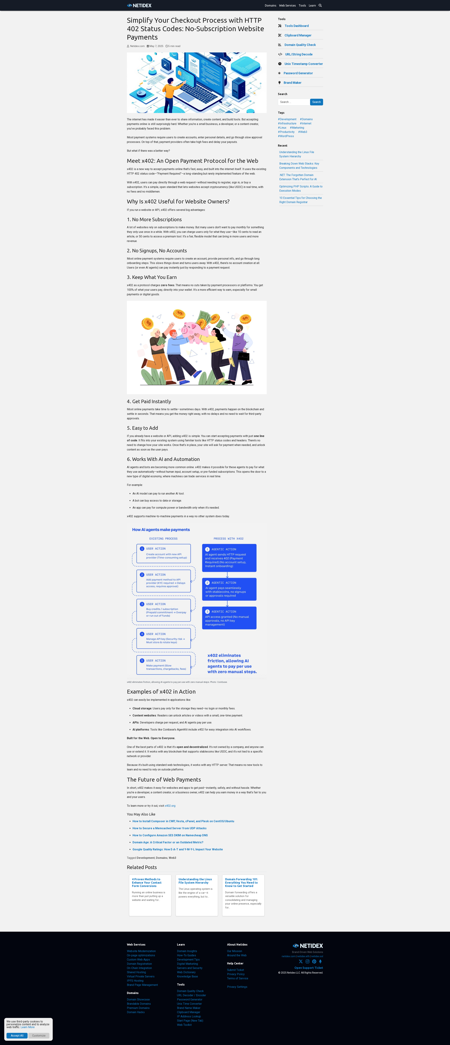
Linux (283, 127)
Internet (306, 123)
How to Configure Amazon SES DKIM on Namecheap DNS (170, 835)
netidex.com (288, 956)
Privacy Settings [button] (237, 987)
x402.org (170, 805)
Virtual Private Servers (141, 976)
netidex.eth (303, 956)
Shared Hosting (136, 972)
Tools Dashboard (297, 26)
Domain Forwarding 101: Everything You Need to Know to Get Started (241, 882)
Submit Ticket (235, 970)
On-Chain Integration (139, 968)
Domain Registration (139, 963)
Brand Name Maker (188, 1008)
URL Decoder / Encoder (191, 995)
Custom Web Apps (138, 959)
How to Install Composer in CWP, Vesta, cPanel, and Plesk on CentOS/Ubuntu (183, 821)
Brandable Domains (139, 1003)
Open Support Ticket (308, 967)
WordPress (287, 136)
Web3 (172, 858)
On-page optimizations (141, 955)
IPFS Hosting (135, 980)
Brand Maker (292, 82)
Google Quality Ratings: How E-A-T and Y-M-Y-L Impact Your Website (178, 849)
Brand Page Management (142, 985)
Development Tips (188, 959)
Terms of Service (237, 978)
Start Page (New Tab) (190, 1020)
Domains (270, 5)
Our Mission (234, 951)
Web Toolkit (184, 1025)
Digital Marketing (187, 963)
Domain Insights (187, 951)
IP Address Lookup (189, 1016)
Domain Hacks (136, 1012)
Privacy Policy (236, 974)
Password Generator (298, 73)
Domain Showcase (138, 999)
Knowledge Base (187, 976)
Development (146, 858)
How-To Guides (186, 955)
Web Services (287, 5)
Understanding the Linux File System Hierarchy (195, 881)
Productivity (287, 132)
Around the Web (237, 955)
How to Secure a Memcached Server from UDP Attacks (170, 828)
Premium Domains (138, 1008)
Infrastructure (288, 123)
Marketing (298, 127)
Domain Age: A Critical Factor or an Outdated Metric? (168, 842)
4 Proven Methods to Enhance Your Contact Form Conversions (147, 882)
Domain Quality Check (300, 45)
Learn (312, 5)
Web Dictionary (186, 972)
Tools (302, 5)
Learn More (28, 1027)
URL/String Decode (299, 54)
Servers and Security (189, 968)
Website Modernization (141, 951)
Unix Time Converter (189, 1003)
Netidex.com (137, 46)
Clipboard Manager (298, 35)
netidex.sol (317, 956)
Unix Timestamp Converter (304, 64)
